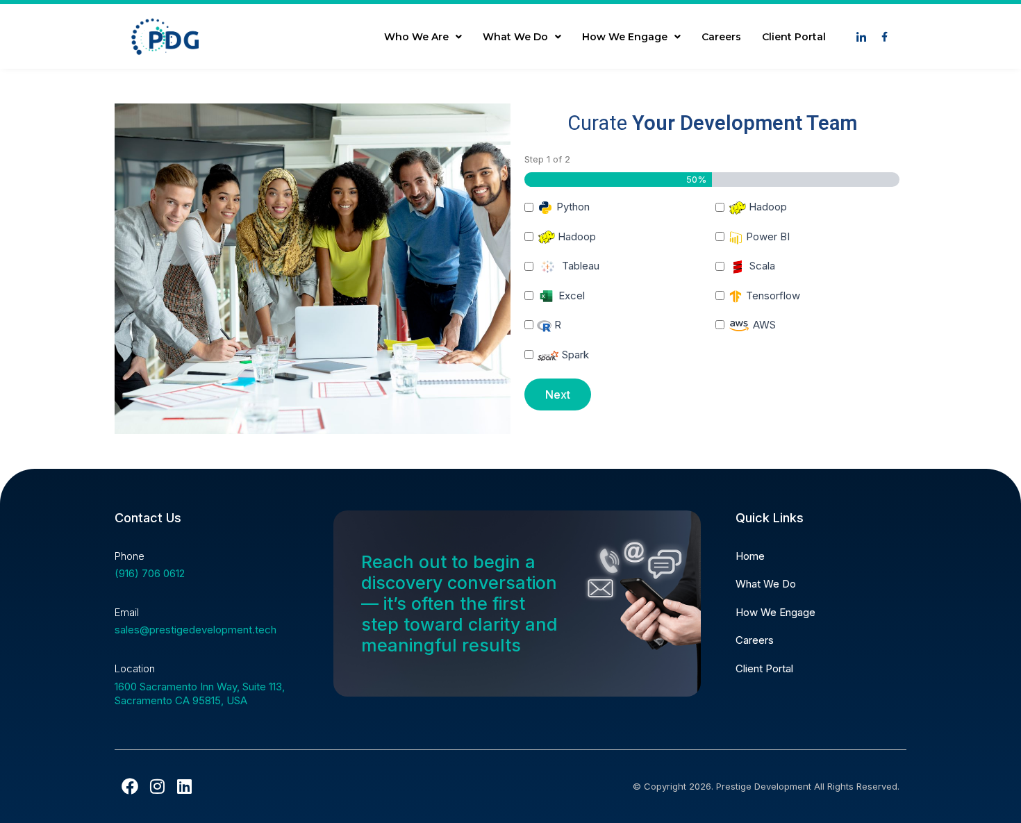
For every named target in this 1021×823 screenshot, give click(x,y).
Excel (570, 295)
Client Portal (794, 37)
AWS (763, 324)
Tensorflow (771, 295)
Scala (761, 265)
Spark (574, 354)
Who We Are (416, 37)
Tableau (579, 265)
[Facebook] (130, 786)
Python (572, 206)
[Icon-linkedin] (861, 37)
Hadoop (766, 206)
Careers (721, 37)
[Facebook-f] (884, 37)
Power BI (766, 236)
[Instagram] (157, 786)
